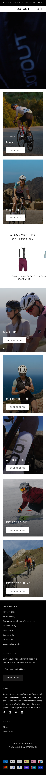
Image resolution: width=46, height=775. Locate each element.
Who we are (8, 731)
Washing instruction (12, 644)
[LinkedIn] (22, 712)
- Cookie (28, 743)
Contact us (8, 639)
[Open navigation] (3, 9)
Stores (6, 727)
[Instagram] (10, 712)
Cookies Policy (9, 625)
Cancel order (9, 635)
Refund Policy (9, 616)
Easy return (8, 630)
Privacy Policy (9, 611)
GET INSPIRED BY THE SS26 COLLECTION (23, 3)
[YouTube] (16, 712)
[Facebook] (4, 712)
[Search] (38, 9)
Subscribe (13, 677)
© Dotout (18, 743)
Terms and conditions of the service (19, 621)
